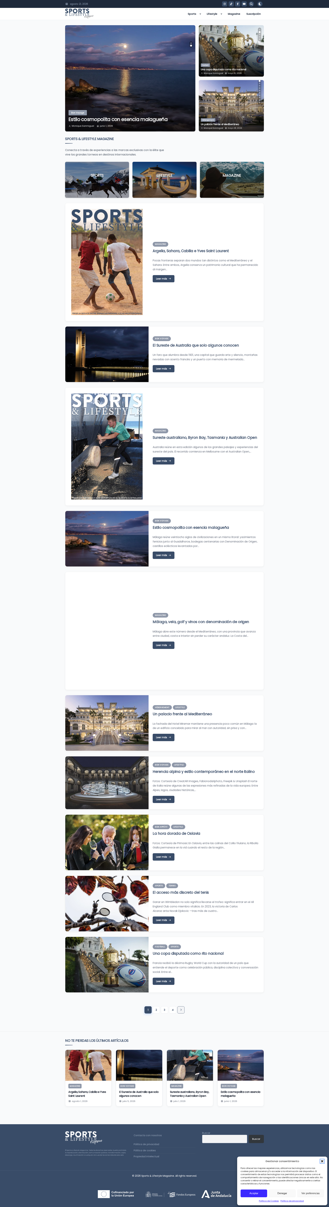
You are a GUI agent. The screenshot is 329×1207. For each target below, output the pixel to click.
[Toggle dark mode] (260, 4)
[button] (322, 1161)
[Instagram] (224, 4)
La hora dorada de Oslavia (176, 833)
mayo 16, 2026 (235, 73)
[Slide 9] (259, 95)
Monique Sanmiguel (83, 126)
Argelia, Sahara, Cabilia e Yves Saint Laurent (191, 250)
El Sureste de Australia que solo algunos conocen (196, 345)
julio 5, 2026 (129, 1101)
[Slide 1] (191, 43)
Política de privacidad (292, 1200)
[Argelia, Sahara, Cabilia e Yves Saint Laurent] (88, 1065)
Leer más (97, 185)
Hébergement (162, 707)
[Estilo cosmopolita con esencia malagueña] (241, 1065)
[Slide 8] (259, 93)
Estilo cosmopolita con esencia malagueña (118, 119)
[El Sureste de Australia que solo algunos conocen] (139, 1065)
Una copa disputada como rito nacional (188, 953)
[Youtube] (244, 4)
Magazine (234, 14)
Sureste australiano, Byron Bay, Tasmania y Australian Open (205, 437)
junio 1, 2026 (106, 126)
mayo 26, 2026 (235, 128)
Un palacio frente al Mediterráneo (182, 713)
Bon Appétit (161, 826)
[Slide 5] (259, 39)
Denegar (282, 1193)
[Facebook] (237, 4)
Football (160, 946)
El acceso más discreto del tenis (181, 892)
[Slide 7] (259, 90)
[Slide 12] (259, 102)
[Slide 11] (259, 100)
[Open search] (251, 4)
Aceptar (253, 1193)
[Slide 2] (191, 45)
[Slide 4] (259, 37)
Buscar (206, 1133)
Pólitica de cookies (145, 1150)
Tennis (172, 885)
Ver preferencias (310, 1193)
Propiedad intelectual (146, 1156)
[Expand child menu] (200, 14)
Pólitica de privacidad (146, 1144)
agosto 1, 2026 (80, 1101)
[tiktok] (231, 4)
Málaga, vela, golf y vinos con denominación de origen (201, 621)
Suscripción (253, 14)
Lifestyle (212, 14)
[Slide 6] (259, 88)
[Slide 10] (259, 97)
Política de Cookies (269, 1200)
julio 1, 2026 (179, 1101)
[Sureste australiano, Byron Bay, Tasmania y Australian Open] (190, 1065)
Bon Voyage (77, 112)
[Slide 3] (259, 34)
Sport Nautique (208, 65)
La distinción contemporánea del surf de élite (227, 69)
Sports (192, 14)
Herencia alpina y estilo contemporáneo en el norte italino (230, 122)
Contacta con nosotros (148, 1135)
